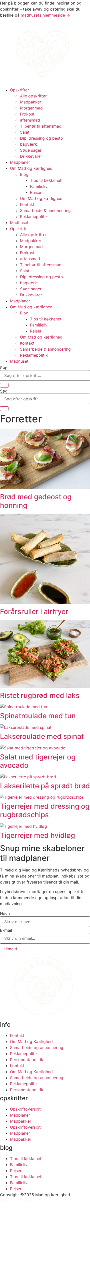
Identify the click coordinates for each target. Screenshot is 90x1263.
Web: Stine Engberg (18, 1200)
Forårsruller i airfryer (34, 611)
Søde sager (31, 150)
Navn (5, 914)
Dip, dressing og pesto (41, 138)
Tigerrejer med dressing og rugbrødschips (45, 810)
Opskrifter (19, 89)
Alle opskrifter (33, 95)
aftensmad (30, 120)
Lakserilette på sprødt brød (45, 786)
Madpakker (30, 101)
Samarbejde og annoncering (36, 1047)
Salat (25, 132)
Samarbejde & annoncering (45, 210)
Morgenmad (31, 108)
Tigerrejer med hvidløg (37, 835)
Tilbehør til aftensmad (41, 126)
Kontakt (27, 204)
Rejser (36, 192)
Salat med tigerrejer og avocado (38, 761)
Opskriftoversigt (25, 1109)
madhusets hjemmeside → (45, 15)
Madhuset (19, 222)
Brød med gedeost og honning (36, 501)
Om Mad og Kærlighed (31, 1041)
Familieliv (39, 186)
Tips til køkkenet (46, 180)
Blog (24, 174)
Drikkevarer (31, 156)
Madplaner (20, 162)
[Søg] (4, 385)
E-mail (6, 930)
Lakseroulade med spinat (42, 736)
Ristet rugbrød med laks (40, 695)
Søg (4, 368)
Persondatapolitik (26, 1059)
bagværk (28, 144)
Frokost (27, 114)
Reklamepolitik (34, 216)
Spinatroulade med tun (38, 715)
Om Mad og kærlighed (31, 168)
